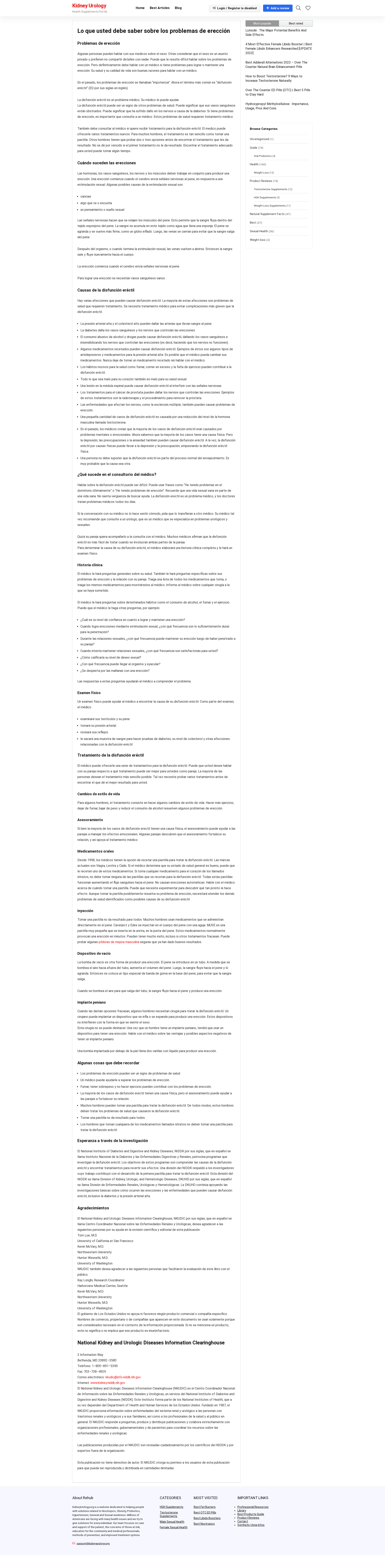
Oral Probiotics (263, 155)
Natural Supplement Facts (267, 214)
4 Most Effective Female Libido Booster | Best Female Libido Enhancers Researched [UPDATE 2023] (278, 48)
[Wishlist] (308, 8)
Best (253, 222)
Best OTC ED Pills (205, 1512)
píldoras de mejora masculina (119, 942)
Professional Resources (252, 1507)
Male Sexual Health (172, 1521)
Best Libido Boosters (207, 1518)
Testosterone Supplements (270, 189)
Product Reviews (261, 181)
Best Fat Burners (205, 1507)
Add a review (280, 8)
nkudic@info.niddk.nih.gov (123, 1377)
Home (140, 8)
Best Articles (160, 8)
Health (254, 164)
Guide (253, 147)
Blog (178, 8)
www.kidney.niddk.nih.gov (107, 1383)
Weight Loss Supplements (270, 205)
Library (241, 1510)
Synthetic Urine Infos (250, 1525)
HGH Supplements (265, 197)
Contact (242, 1521)
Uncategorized (259, 139)
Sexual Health (259, 231)
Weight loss (257, 240)
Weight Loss (261, 172)
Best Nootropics (204, 1523)
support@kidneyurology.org (93, 1543)
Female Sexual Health (173, 1527)
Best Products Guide (250, 1514)
